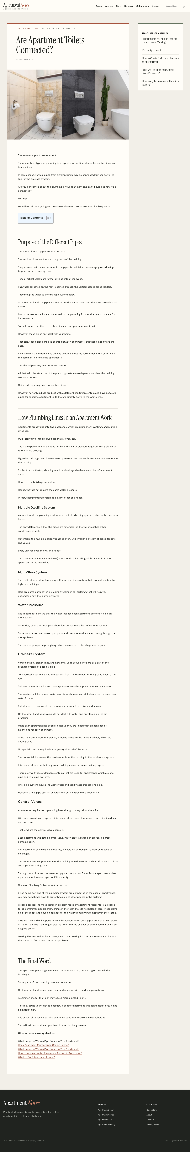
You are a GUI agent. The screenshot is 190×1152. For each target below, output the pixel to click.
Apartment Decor (105, 1110)
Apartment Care (105, 1119)
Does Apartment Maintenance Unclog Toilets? (43, 1044)
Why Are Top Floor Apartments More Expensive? (158, 71)
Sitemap (150, 1119)
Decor (99, 6)
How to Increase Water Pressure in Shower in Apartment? (50, 1053)
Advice (109, 6)
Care (118, 6)
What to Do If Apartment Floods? (36, 1057)
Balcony (128, 6)
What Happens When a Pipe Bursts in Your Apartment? (48, 1049)
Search (184, 6)
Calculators (142, 6)
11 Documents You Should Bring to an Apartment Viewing (159, 40)
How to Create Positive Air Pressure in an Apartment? (160, 60)
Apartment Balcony (106, 1124)
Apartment (21, 1103)
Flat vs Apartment (151, 50)
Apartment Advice (31, 29)
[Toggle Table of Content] (47, 218)
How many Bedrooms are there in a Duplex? (160, 82)
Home (18, 29)
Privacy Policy (152, 1124)
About (155, 6)
